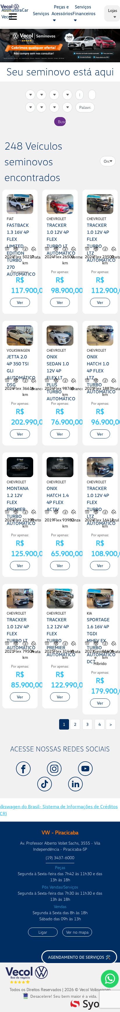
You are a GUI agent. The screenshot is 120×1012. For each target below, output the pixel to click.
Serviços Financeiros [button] (84, 10)
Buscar (62, 121)
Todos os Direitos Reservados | (60, 989)
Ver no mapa (77, 932)
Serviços (41, 13)
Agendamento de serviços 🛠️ (79, 957)
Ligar (42, 932)
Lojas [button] (112, 10)
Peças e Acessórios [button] (62, 10)
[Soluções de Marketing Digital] (93, 1003)
